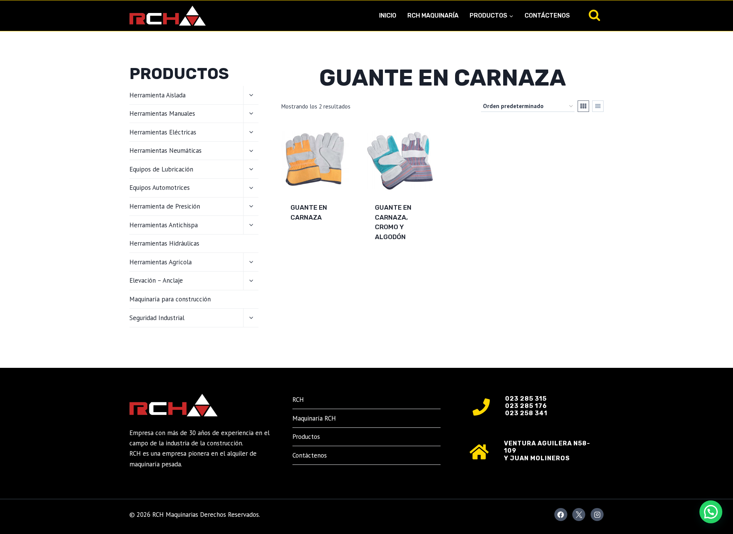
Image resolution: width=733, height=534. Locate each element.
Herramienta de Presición (164, 206)
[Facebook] (560, 514)
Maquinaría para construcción (170, 299)
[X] (578, 514)
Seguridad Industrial (156, 318)
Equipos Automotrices (159, 187)
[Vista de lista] (598, 106)
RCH (298, 399)
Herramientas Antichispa (163, 225)
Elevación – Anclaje (156, 280)
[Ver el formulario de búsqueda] (594, 15)
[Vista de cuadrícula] (583, 106)
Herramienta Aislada (157, 95)
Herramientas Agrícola (160, 262)
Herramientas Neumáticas (165, 150)
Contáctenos (547, 15)
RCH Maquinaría (433, 15)
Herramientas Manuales (162, 113)
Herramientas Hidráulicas (164, 243)
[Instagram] (597, 514)
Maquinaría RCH (314, 418)
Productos (306, 436)
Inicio (387, 15)
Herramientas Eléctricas (162, 132)
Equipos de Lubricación (161, 169)
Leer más (305, 242)
